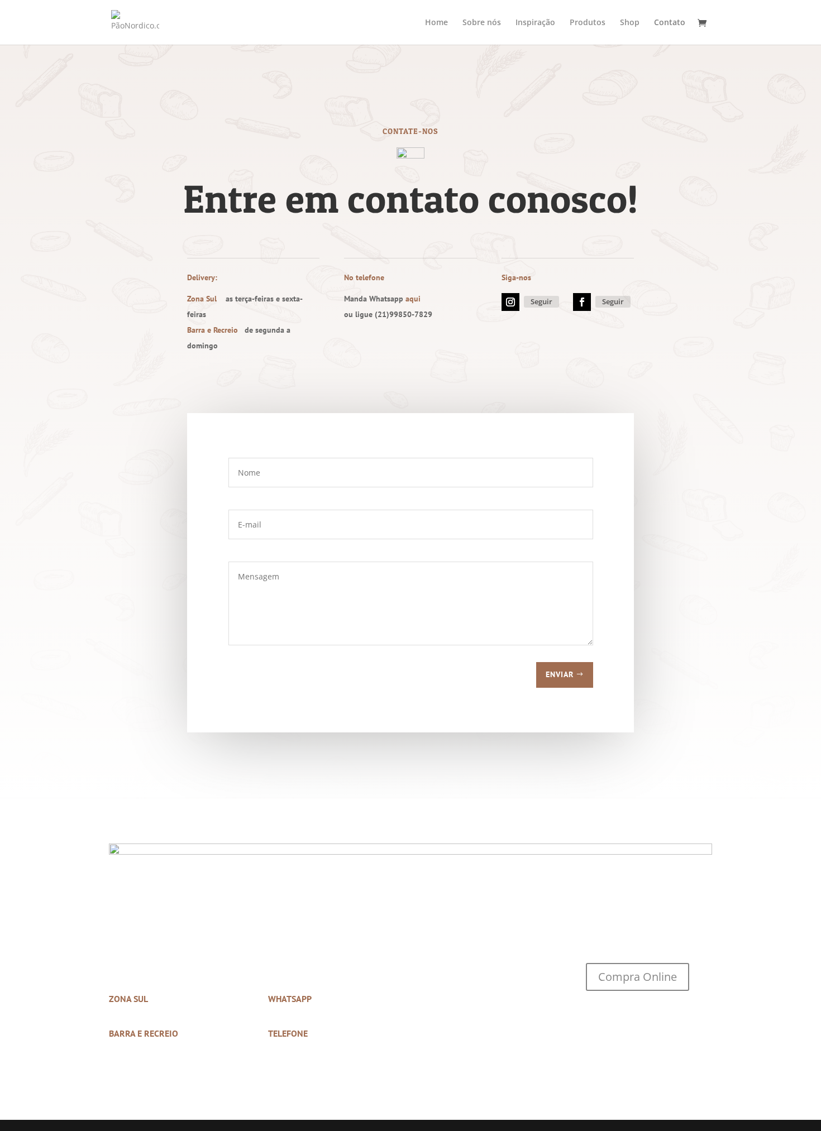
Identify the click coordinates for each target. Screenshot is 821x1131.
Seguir (541, 301)
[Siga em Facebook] (582, 302)
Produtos (587, 22)
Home (436, 22)
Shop (629, 22)
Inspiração (535, 22)
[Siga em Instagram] (510, 302)
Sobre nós (481, 22)
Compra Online (637, 976)
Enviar (560, 674)
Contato (669, 22)
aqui (413, 299)
